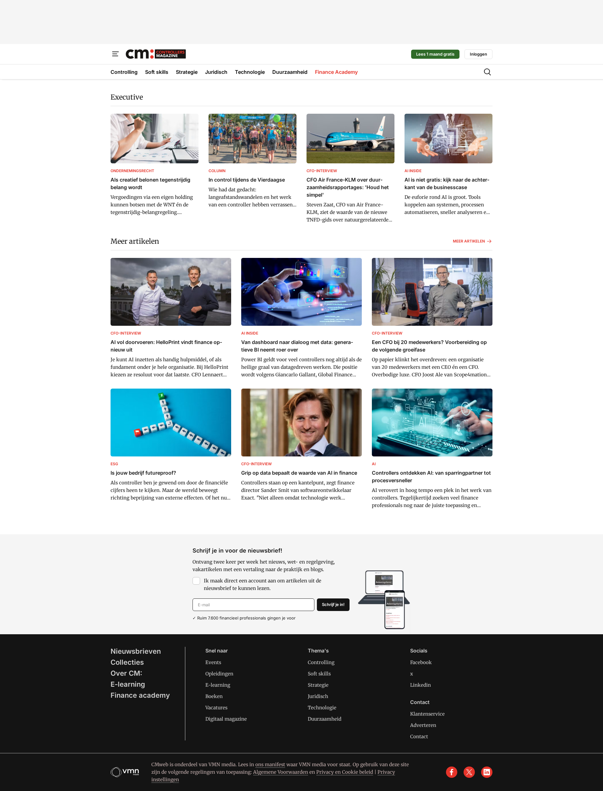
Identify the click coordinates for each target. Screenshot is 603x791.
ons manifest (270, 764)
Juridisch (318, 696)
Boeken (214, 696)
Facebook (421, 662)
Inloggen (478, 54)
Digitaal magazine (226, 719)
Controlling (321, 662)
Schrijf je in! (333, 604)
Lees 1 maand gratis (435, 54)
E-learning (128, 684)
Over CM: (126, 673)
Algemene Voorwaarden (280, 772)
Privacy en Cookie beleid (344, 772)
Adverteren (423, 725)
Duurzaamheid (324, 719)
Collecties (127, 662)
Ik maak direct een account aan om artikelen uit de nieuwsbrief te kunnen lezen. (262, 584)
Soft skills (319, 674)
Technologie (322, 708)
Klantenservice (427, 714)
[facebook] (451, 772)
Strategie (318, 685)
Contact (419, 736)
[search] (487, 72)
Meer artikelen (135, 241)
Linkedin (420, 685)
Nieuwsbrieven (136, 651)
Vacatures (216, 708)
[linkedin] (486, 772)
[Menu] (116, 54)
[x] (469, 772)
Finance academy (140, 695)
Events (213, 662)
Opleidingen (219, 674)
